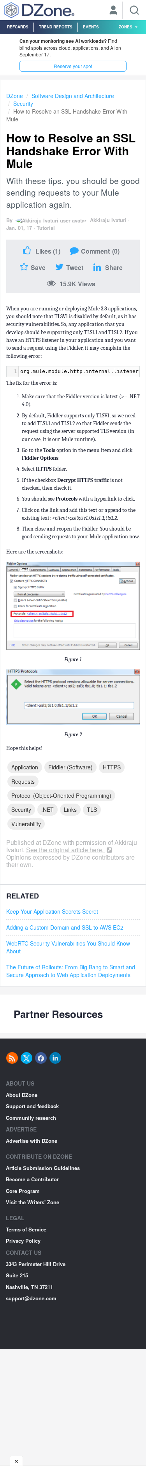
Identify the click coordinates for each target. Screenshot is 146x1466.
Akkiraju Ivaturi (108, 220)
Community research (31, 1117)
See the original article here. (65, 849)
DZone (14, 96)
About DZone (21, 1094)
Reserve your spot (73, 66)
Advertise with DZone (31, 1140)
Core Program (23, 1191)
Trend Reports (55, 27)
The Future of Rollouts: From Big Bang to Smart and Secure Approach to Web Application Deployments (70, 971)
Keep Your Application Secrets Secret (52, 911)
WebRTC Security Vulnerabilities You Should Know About (68, 947)
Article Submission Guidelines (43, 1168)
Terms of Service (26, 1229)
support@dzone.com (31, 1298)
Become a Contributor (32, 1179)
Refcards (17, 27)
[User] (113, 11)
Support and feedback (32, 1106)
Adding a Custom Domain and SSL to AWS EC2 (64, 927)
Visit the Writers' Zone (32, 1202)
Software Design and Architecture (73, 96)
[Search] (134, 10)
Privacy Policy (23, 1240)
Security (23, 103)
